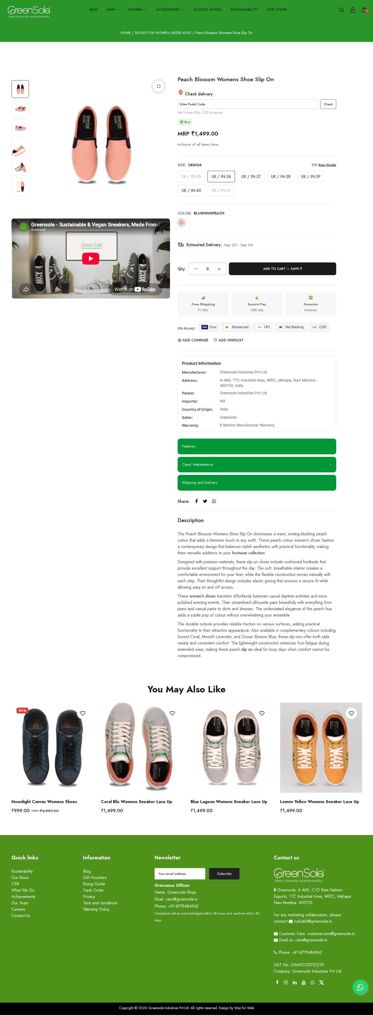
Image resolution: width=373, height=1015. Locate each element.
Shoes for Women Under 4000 (163, 32)
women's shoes (203, 596)
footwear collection (248, 553)
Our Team (19, 903)
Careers (18, 909)
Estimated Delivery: (204, 245)
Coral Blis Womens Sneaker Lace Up (136, 802)
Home (126, 32)
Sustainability (244, 9)
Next (165, 144)
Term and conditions (100, 903)
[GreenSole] (29, 12)
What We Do (23, 890)
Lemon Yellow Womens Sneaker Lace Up (319, 802)
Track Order (93, 890)
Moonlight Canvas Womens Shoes (44, 802)
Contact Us (20, 916)
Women (136, 9)
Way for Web (243, 1007)
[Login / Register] (353, 9)
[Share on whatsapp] (214, 501)
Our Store (277, 9)
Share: (183, 501)
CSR (15, 884)
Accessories (168, 9)
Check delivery (198, 94)
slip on (246, 649)
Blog (87, 871)
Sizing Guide (94, 884)
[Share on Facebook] (196, 501)
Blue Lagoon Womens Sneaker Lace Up (229, 802)
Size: (190, 165)
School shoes (208, 9)
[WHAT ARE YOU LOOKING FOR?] (341, 9)
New (94, 9)
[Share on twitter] (205, 501)
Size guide (327, 164)
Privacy (89, 897)
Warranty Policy (96, 909)
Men (111, 9)
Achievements (23, 897)
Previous (37, 144)
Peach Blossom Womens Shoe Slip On (226, 79)
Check (328, 104)
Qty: (182, 269)
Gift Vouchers (95, 877)
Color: (201, 213)
